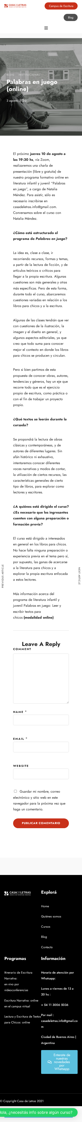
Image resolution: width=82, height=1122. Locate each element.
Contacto (47, 947)
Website (21, 766)
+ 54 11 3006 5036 (54, 1005)
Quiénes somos (51, 916)
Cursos (45, 926)
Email (18, 739)
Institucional (29, 74)
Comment (22, 649)
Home (45, 906)
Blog (10, 74)
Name (18, 712)
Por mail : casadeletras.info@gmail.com (59, 1021)
